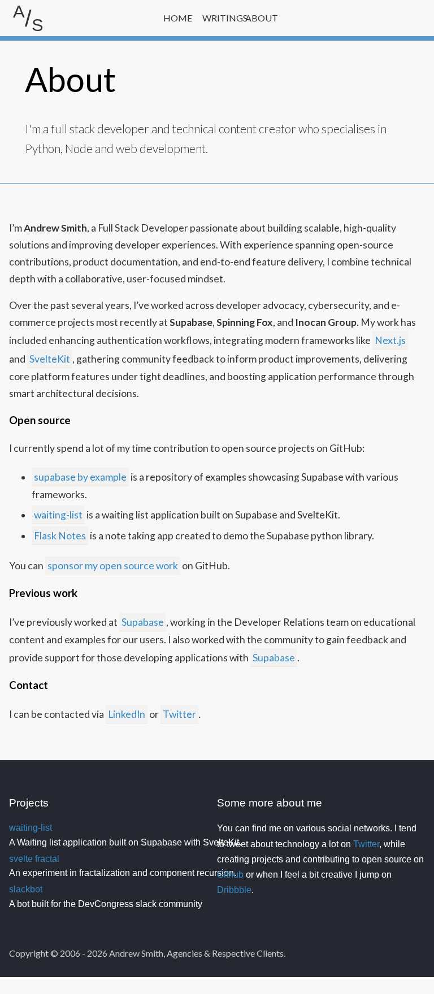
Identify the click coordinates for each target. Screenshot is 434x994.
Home (177, 17)
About (261, 17)
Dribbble (234, 890)
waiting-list (58, 515)
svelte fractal (34, 859)
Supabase (142, 622)
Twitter (179, 714)
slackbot (25, 889)
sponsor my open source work (112, 566)
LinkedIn (126, 714)
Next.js (390, 340)
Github (230, 874)
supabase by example (80, 477)
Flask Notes (60, 536)
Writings (219, 17)
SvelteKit (49, 359)
